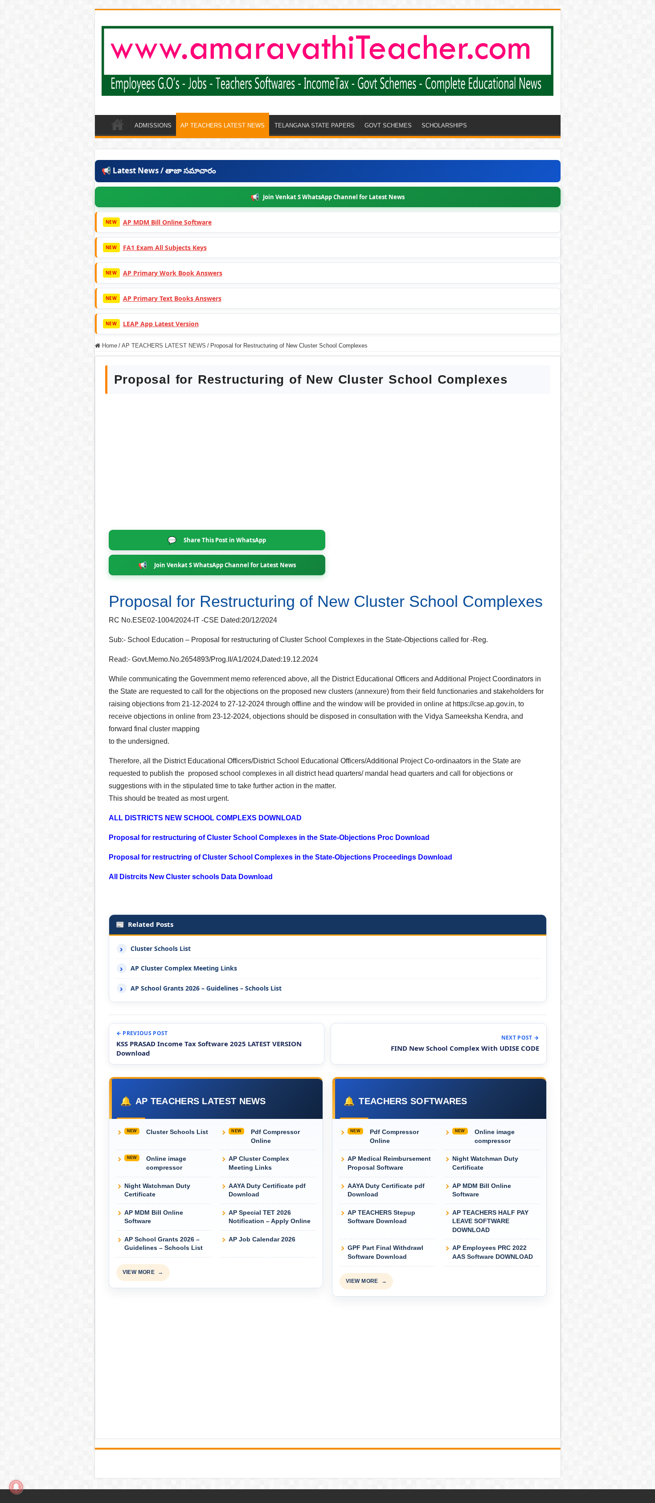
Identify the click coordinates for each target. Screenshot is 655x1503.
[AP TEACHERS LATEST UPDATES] (328, 59)
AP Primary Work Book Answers (172, 273)
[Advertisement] (328, 463)
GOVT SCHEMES (388, 125)
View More (143, 1272)
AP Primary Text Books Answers (172, 298)
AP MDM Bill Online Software (167, 222)
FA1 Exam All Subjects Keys (165, 247)
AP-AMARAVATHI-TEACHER (117, 124)
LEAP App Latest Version (161, 323)
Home (108, 345)
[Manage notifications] (16, 1487)
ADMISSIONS (153, 125)
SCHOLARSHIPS (444, 125)
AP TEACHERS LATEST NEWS (222, 125)
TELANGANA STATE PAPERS (314, 125)
